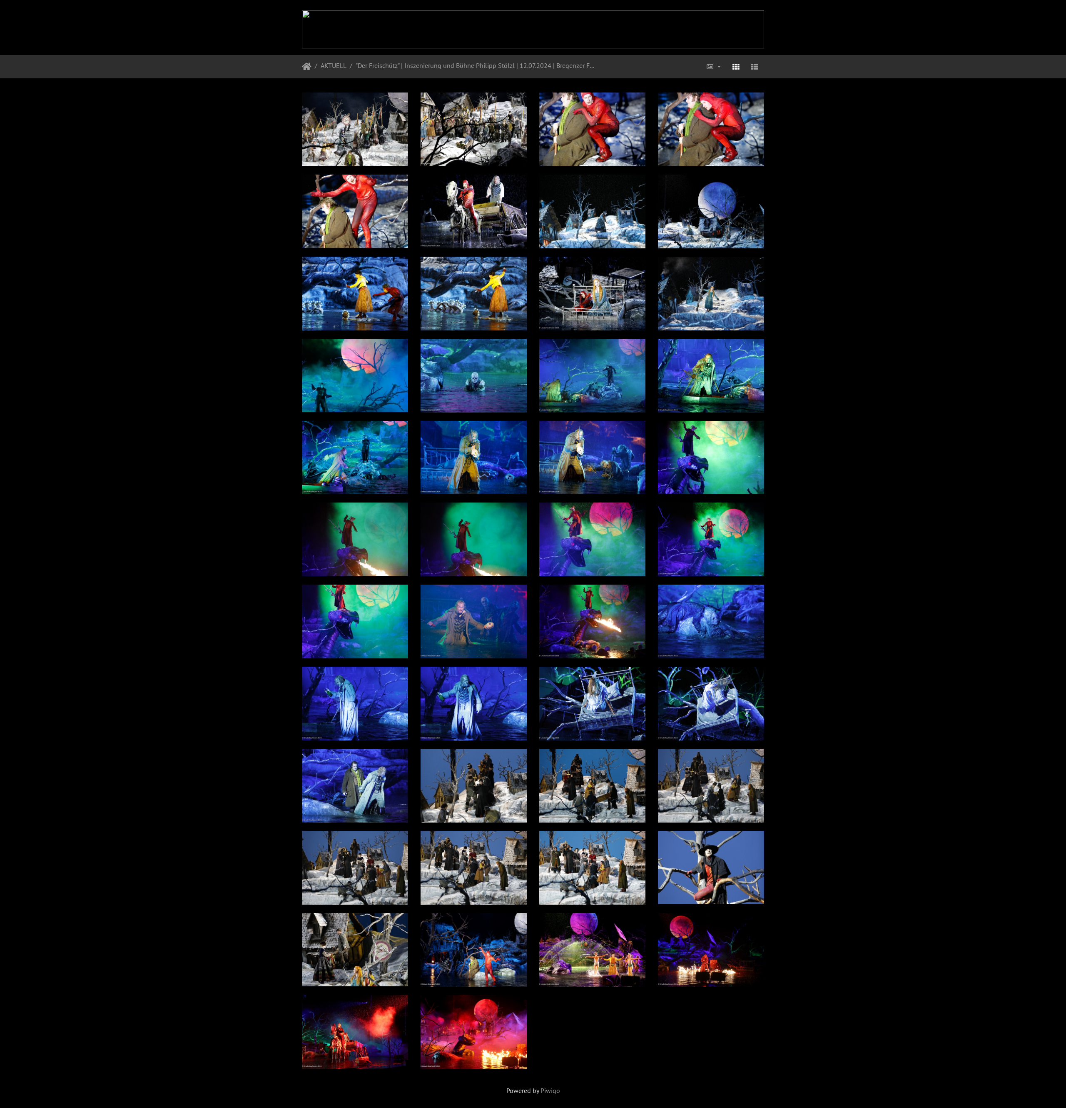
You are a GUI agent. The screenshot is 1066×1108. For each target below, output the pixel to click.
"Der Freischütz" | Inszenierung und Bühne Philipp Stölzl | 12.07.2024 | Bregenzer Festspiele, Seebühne (476, 65)
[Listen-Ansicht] (754, 66)
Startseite (306, 66)
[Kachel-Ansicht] (735, 66)
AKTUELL (333, 65)
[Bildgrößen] (713, 66)
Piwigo (550, 1090)
